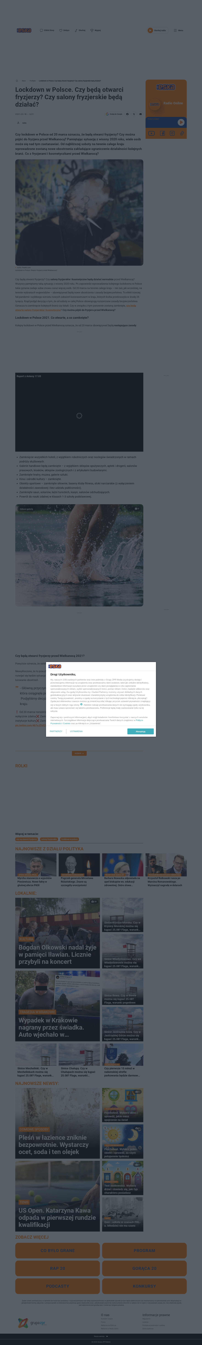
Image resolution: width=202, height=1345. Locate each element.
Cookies (66, 723)
